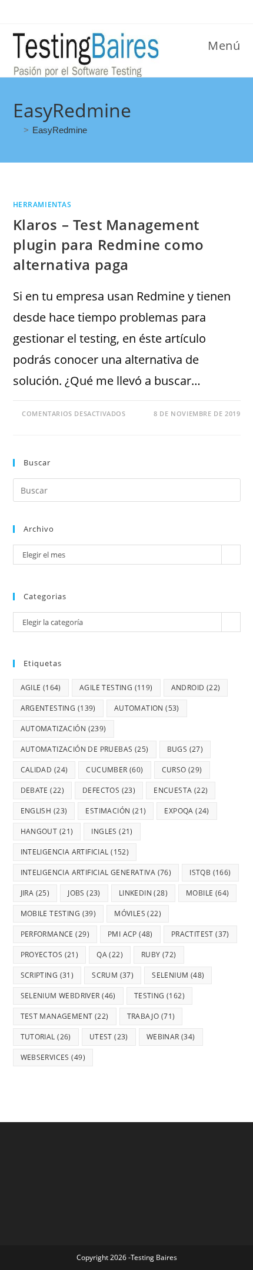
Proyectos (50, 955)
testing (159, 996)
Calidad (44, 770)
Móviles (137, 913)
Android (196, 688)
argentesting (58, 708)
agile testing (116, 688)
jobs (84, 893)
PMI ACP (130, 934)
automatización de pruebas (85, 749)
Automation (146, 708)
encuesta (181, 790)
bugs (185, 749)
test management (65, 1016)
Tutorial (46, 1037)
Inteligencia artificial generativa (96, 872)
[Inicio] (16, 130)
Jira (35, 893)
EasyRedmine (59, 130)
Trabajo (151, 1016)
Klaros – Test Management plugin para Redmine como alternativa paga (108, 244)
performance (55, 934)
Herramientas (42, 205)
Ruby (159, 955)
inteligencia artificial (75, 852)
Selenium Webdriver (68, 996)
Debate (42, 790)
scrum (113, 975)
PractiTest (200, 934)
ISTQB (210, 872)
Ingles (111, 831)
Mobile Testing (58, 913)
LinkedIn (143, 893)
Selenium (178, 975)
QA (109, 955)
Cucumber (114, 770)
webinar (171, 1037)
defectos (108, 790)
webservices (53, 1057)
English (44, 811)
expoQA (186, 811)
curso (182, 770)
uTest (108, 1037)
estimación (115, 811)
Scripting (47, 975)
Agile (41, 688)
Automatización (63, 729)
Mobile (207, 893)
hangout (47, 831)
